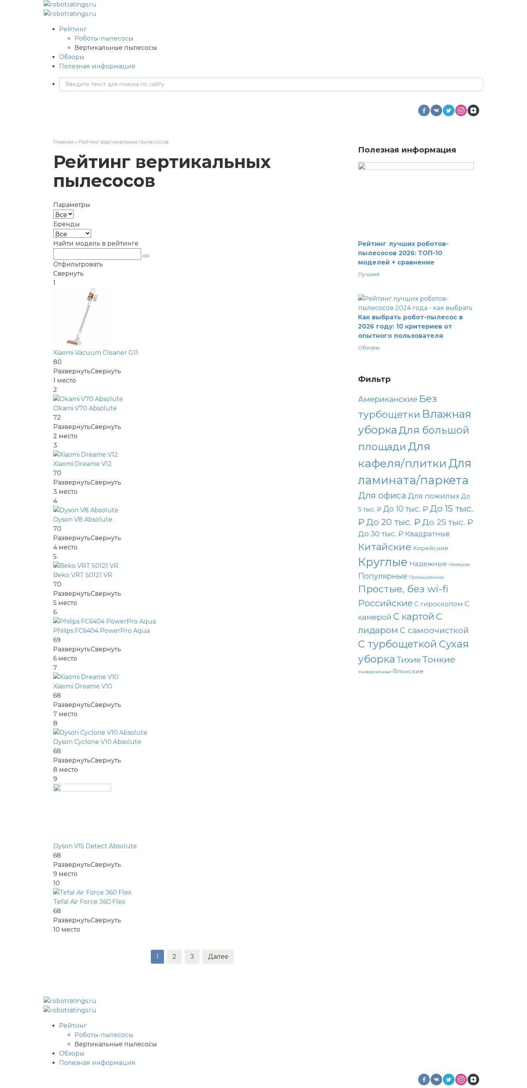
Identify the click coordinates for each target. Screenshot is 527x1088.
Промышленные (426, 577)
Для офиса (382, 495)
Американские (387, 399)
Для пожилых (433, 495)
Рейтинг (73, 29)
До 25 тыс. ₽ (447, 522)
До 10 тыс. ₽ (405, 508)
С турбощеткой (397, 644)
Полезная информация (97, 66)
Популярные (382, 576)
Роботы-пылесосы (103, 38)
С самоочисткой (434, 630)
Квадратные (427, 534)
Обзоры (71, 57)
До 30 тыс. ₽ (381, 533)
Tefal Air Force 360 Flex (89, 901)
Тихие (409, 659)
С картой (413, 616)
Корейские (430, 548)
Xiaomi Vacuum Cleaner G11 (95, 352)
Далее (218, 956)
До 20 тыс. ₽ (393, 522)
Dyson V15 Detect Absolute (95, 846)
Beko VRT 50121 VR (82, 575)
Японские (408, 671)
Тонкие (438, 659)
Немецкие (459, 564)
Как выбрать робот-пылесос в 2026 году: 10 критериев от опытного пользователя (410, 326)
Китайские (384, 546)
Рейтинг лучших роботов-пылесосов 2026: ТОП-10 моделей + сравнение (403, 253)
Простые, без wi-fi (403, 589)
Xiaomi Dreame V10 (82, 686)
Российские (385, 603)
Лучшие (369, 274)
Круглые (383, 562)
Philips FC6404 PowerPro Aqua (101, 630)
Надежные (428, 563)
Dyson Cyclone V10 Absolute (97, 742)
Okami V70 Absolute (85, 408)
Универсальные (374, 671)
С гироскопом (438, 604)
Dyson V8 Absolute (82, 519)
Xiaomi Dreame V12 (82, 464)
